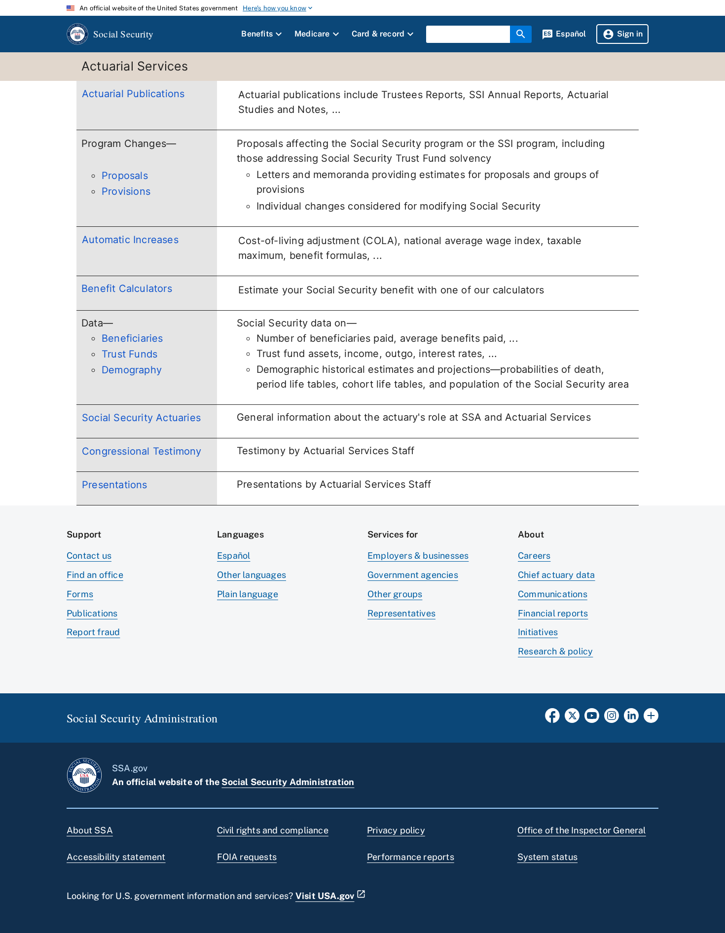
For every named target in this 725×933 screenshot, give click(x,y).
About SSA (90, 830)
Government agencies (412, 575)
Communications (552, 594)
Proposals (125, 175)
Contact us (89, 555)
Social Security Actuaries (141, 418)
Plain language (247, 594)
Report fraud (93, 632)
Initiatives (538, 632)
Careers (534, 555)
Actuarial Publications (133, 94)
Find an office (95, 575)
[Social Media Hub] (651, 718)
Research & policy (555, 651)
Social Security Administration (287, 782)
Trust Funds (129, 354)
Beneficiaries (132, 338)
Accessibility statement (116, 857)
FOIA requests (247, 857)
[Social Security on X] (572, 718)
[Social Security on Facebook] (552, 718)
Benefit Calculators (126, 288)
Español (233, 555)
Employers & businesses (418, 555)
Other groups (394, 594)
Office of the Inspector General (581, 830)
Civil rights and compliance (272, 830)
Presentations (114, 485)
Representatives (401, 613)
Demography (132, 370)
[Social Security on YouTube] (591, 718)
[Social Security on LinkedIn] (631, 718)
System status (547, 857)
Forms (80, 594)
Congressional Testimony (142, 451)
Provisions (126, 191)
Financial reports (553, 613)
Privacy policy (396, 830)
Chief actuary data (556, 575)
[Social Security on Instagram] (611, 718)
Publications (92, 613)
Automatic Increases (130, 240)
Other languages (251, 575)
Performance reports (410, 857)
